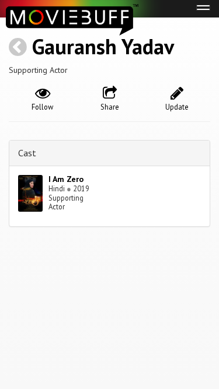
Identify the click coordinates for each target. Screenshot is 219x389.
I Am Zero (66, 179)
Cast (27, 153)
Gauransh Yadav (103, 46)
